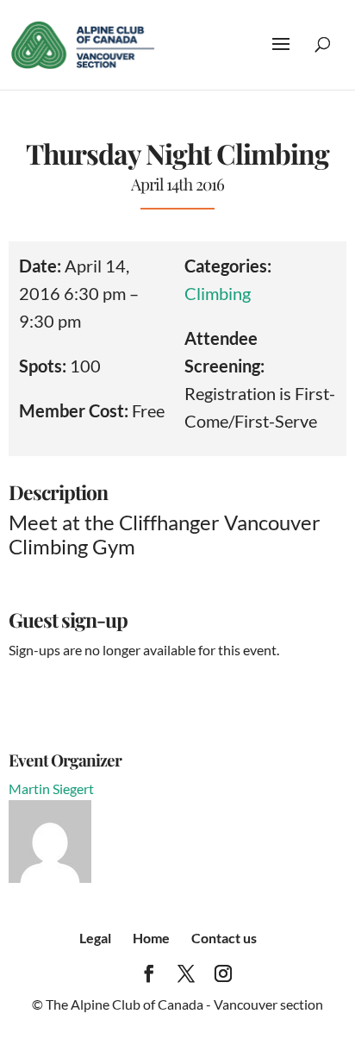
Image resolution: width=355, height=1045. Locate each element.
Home (151, 937)
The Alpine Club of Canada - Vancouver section (184, 1004)
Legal (95, 937)
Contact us (224, 937)
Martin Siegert (51, 788)
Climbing (217, 293)
